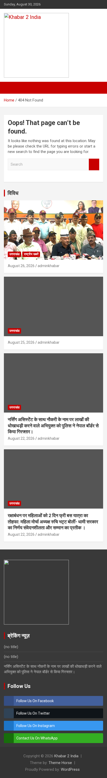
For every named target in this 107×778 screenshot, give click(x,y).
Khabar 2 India (66, 756)
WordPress (70, 769)
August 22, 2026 (21, 438)
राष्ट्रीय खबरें (31, 254)
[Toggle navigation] (10, 88)
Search (94, 164)
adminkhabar (48, 266)
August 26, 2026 (21, 266)
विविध (13, 193)
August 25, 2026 (21, 342)
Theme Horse (60, 762)
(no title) (11, 646)
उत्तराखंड (14, 254)
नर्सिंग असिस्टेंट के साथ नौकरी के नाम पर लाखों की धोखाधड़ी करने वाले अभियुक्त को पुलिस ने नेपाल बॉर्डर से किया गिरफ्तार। (53, 425)
